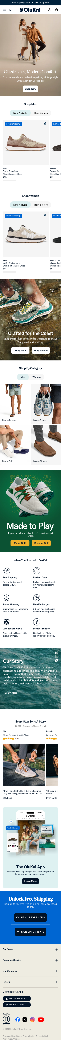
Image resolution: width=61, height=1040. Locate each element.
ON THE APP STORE (18, 998)
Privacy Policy (28, 1036)
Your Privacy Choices (11, 1039)
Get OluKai (30, 950)
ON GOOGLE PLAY (17, 1004)
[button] (45, 123)
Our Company (30, 971)
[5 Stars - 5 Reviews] (9, 272)
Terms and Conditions (12, 1036)
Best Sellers (41, 112)
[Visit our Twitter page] (25, 1019)
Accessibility (41, 1036)
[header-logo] (29, 10)
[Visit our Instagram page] (32, 1019)
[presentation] (7, 998)
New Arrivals (20, 112)
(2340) (17, 739)
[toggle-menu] (56, 949)
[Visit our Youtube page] (17, 1019)
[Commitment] (6, 1019)
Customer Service (30, 961)
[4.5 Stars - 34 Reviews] (9, 180)
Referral (30, 982)
